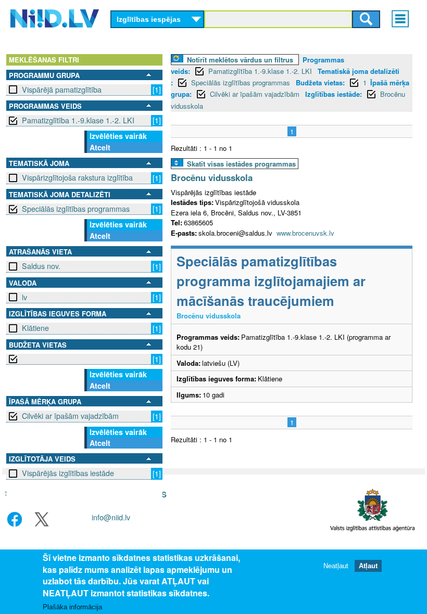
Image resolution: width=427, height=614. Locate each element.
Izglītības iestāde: (333, 94)
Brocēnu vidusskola (212, 177)
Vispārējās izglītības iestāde (68, 473)
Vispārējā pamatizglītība (62, 89)
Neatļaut (335, 566)
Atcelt (100, 147)
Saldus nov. (41, 266)
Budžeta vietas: (320, 82)
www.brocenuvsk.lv (305, 233)
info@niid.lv (111, 516)
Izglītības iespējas (149, 19)
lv (24, 297)
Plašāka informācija (72, 607)
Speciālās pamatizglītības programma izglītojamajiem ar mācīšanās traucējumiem (271, 280)
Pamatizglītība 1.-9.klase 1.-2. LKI (78, 120)
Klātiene (35, 328)
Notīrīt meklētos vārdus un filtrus (240, 60)
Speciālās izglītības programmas (76, 208)
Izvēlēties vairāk (118, 136)
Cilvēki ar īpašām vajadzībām (70, 416)
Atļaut (368, 566)
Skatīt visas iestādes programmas (241, 164)
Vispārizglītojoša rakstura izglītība (77, 177)
